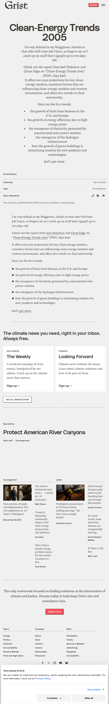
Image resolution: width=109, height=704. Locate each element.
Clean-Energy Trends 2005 (65, 71)
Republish (71, 651)
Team (37, 639)
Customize (52, 698)
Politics (6, 639)
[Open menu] (103, 5)
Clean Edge (32, 71)
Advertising (72, 647)
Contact (39, 643)
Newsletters (72, 636)
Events (70, 639)
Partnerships (41, 651)
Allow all (89, 698)
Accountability (10, 647)
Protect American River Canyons (44, 431)
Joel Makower (70, 67)
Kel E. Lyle (92, 556)
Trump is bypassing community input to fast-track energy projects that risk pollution (42, 522)
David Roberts (10, 174)
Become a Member (75, 643)
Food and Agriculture (13, 655)
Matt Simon (40, 504)
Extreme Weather (11, 651)
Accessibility (73, 655)
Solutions (7, 643)
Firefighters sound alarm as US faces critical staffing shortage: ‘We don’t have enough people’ (69, 510)
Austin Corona (94, 507)
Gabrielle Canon (64, 523)
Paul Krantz (40, 566)
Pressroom (40, 655)
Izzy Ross (39, 537)
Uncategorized (99, 188)
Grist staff (7, 440)
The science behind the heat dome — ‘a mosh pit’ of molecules (44, 493)
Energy (6, 636)
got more (58, 161)
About (38, 636)
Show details (93, 689)
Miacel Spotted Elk (12, 520)
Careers (38, 647)
